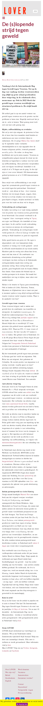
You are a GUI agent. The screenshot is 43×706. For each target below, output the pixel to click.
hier (3, 335)
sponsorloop (29, 475)
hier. (20, 620)
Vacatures (21, 672)
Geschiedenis (10, 678)
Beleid (7, 675)
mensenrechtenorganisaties (12, 442)
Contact (21, 684)
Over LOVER (10, 669)
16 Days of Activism (19, 609)
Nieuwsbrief (22, 687)
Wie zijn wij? (10, 672)
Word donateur (23, 669)
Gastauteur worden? (25, 678)
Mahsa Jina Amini (28, 141)
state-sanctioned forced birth (16, 404)
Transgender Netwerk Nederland (23, 343)
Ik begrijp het (22, 704)
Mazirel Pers (25, 494)
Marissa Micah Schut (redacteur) (11, 80)
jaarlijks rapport (27, 317)
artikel (28, 392)
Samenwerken (23, 675)
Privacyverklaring (25, 693)
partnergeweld (29, 520)
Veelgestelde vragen (25, 690)
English (8, 681)
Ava (31, 481)
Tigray (34, 218)
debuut (32, 370)
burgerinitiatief (8, 461)
